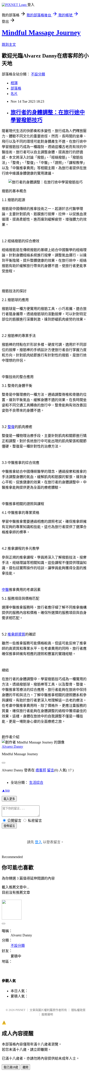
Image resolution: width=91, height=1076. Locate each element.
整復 (11, 427)
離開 (25, 1067)
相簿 (14, 83)
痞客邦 (41, 770)
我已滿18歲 (11, 1067)
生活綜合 (36, 782)
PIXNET (20, 1010)
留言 (50, 770)
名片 (14, 94)
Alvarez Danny (12, 746)
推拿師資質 (16, 634)
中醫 (5, 590)
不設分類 (38, 74)
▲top (6, 790)
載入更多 (9, 799)
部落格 (16, 88)
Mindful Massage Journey (41, 33)
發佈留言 (9, 826)
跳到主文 (9, 44)
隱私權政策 (78, 1010)
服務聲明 (47, 1014)
